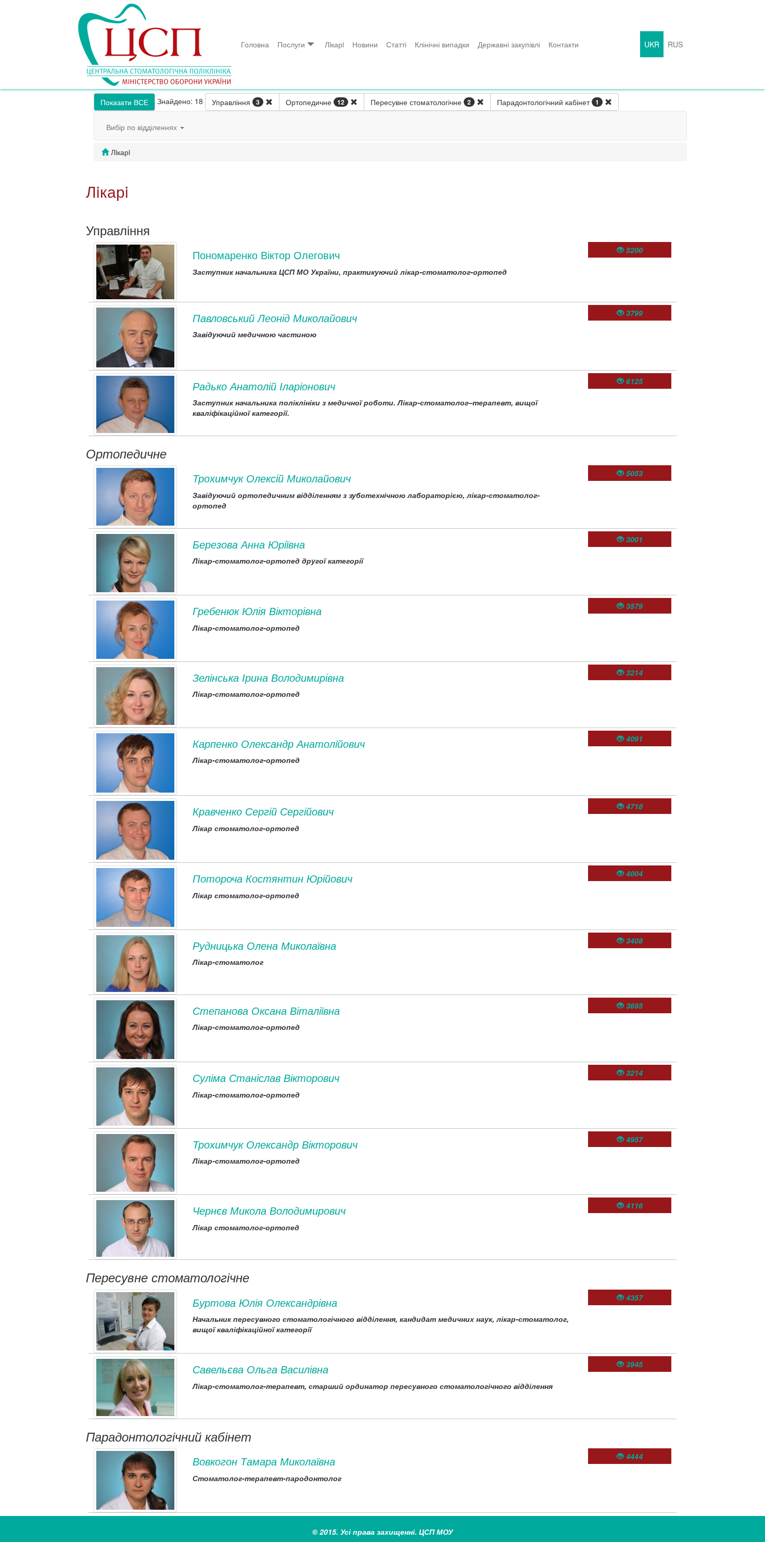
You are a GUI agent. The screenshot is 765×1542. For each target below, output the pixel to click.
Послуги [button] (291, 44)
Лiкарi (334, 44)
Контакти (564, 44)
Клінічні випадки (442, 44)
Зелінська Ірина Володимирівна (268, 677)
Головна (255, 44)
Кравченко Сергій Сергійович (263, 811)
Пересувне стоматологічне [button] (421, 102)
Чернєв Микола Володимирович (269, 1210)
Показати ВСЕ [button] (124, 102)
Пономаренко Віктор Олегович (266, 254)
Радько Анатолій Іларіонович (264, 385)
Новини (365, 44)
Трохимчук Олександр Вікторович (275, 1144)
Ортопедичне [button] (315, 102)
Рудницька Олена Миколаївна (264, 945)
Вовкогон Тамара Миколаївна (264, 1461)
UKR (651, 44)
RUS (675, 44)
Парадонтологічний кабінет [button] (548, 102)
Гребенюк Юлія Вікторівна (257, 610)
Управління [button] (236, 102)
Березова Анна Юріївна (249, 544)
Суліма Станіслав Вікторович (266, 1077)
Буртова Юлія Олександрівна (265, 1302)
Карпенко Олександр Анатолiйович (279, 743)
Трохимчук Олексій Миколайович (272, 478)
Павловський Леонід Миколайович (275, 317)
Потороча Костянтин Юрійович (272, 878)
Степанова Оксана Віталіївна (266, 1010)
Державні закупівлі (509, 44)
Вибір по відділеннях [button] (142, 127)
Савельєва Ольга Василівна (260, 1369)
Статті (396, 44)
